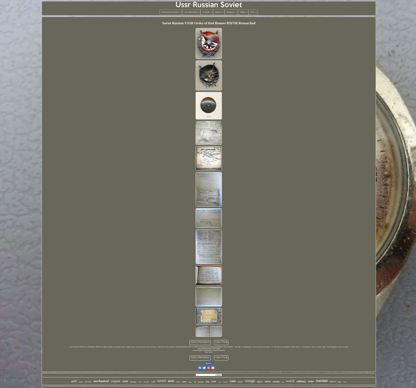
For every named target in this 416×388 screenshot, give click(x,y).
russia (240, 382)
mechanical (101, 381)
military (301, 381)
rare (233, 381)
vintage (250, 381)
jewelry (225, 382)
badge (190, 382)
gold (74, 381)
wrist (125, 381)
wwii (153, 382)
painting (88, 382)
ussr (171, 381)
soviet (161, 381)
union (268, 381)
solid (283, 382)
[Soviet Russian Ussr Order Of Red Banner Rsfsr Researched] (208, 44)
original (115, 381)
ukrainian (146, 382)
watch (290, 381)
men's (260, 381)
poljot (339, 382)
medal (81, 382)
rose (213, 381)
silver (178, 382)
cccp (139, 382)
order (311, 381)
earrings (133, 382)
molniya (276, 381)
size (344, 382)
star (195, 382)
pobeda (200, 382)
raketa (333, 381)
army (184, 382)
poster (219, 382)
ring (207, 381)
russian (322, 380)
